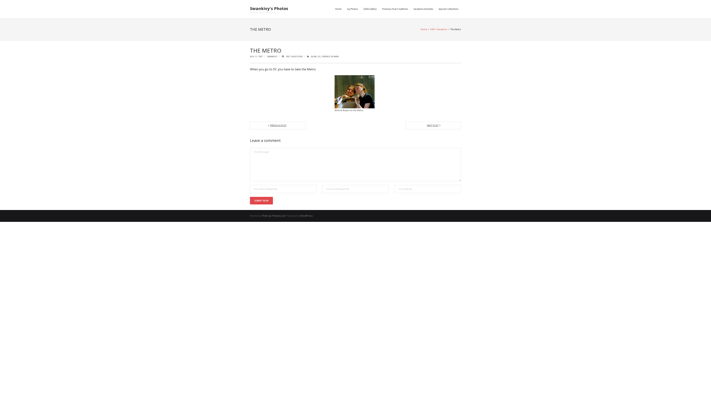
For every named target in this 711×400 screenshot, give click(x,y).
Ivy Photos (352, 9)
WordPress (306, 215)
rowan (335, 56)
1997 (432, 29)
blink (314, 56)
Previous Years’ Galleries (395, 9)
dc (319, 56)
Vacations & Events (423, 9)
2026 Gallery (370, 9)
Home (338, 9)
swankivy (272, 56)
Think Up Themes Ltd (273, 215)
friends (326, 56)
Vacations (442, 29)
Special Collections (448, 9)
